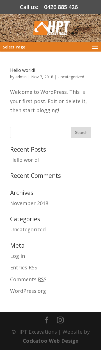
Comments (28, 279)
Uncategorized (71, 76)
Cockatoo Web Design (51, 340)
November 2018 (29, 203)
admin (21, 76)
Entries (23, 267)
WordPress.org (28, 290)
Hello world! (22, 70)
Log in (17, 255)
